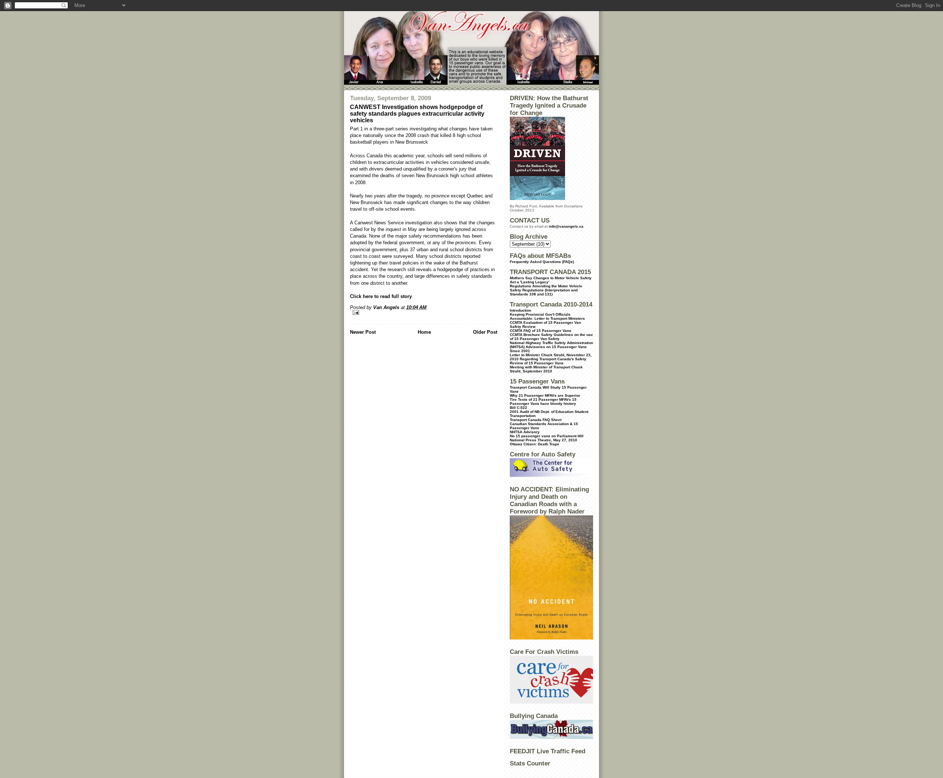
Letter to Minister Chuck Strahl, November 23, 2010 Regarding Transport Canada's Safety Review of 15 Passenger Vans (551, 359)
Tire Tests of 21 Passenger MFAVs (540, 399)
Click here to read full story (381, 296)
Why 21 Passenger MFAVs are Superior (545, 395)
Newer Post (363, 332)
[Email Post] (423, 312)
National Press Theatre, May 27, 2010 (543, 440)
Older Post (485, 332)
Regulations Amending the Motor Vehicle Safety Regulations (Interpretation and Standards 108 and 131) (546, 290)
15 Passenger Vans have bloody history (543, 401)
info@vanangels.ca (566, 226)
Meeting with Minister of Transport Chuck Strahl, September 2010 (546, 369)
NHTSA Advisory (525, 432)
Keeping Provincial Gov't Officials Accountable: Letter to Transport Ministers (547, 316)
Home (424, 332)
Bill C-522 (518, 408)
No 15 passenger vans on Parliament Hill (546, 436)
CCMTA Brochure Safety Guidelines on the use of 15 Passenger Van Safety (551, 337)
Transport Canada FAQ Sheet (535, 420)
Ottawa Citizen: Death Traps (534, 444)
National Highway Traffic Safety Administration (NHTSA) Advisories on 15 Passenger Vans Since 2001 (551, 347)
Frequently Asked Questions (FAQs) (542, 262)
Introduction (520, 310)
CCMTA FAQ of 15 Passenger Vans (540, 331)
